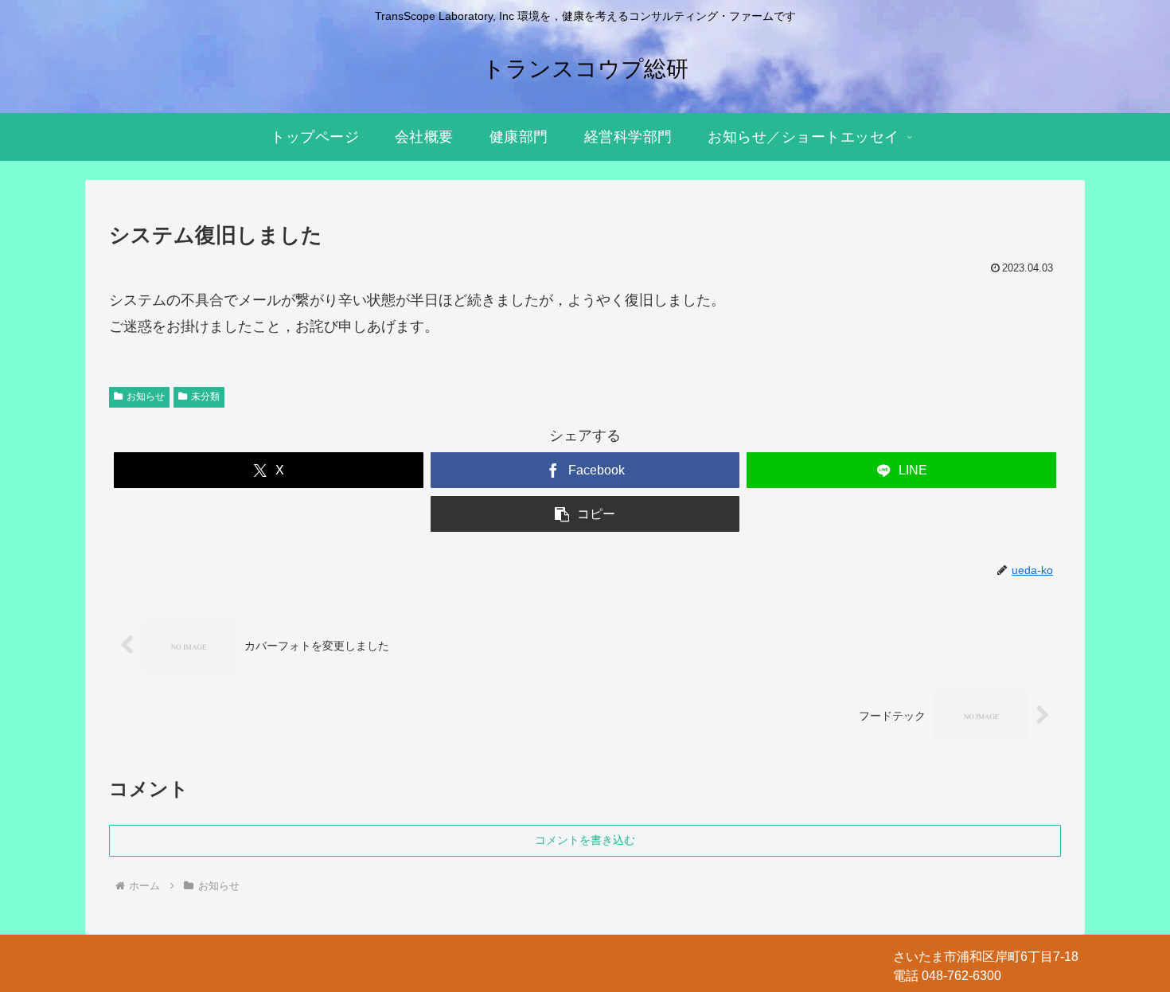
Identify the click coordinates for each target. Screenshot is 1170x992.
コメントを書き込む (585, 840)
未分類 (205, 396)
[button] (585, 514)
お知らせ (146, 396)
